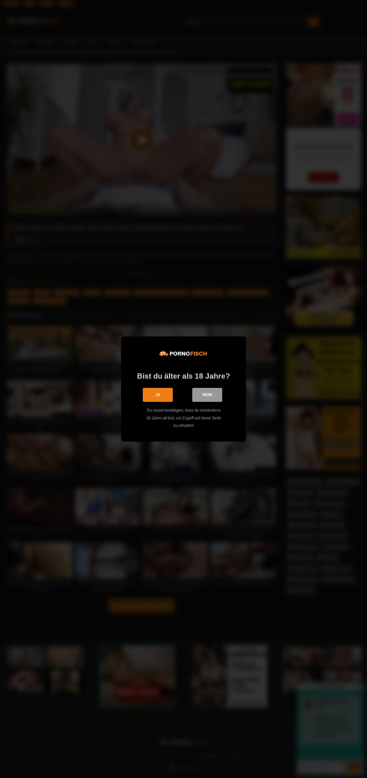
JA (158, 395)
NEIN (207, 395)
